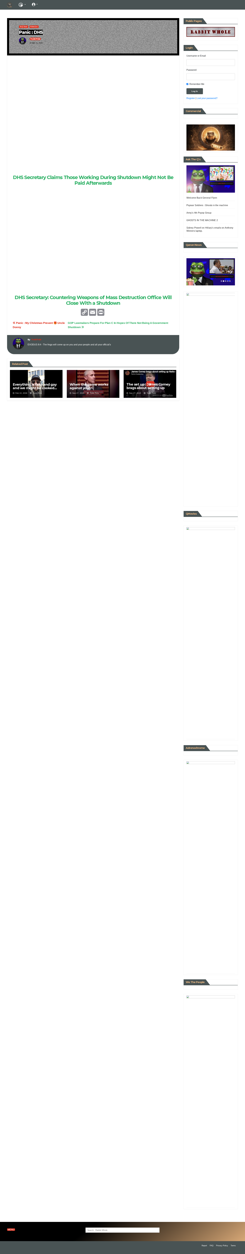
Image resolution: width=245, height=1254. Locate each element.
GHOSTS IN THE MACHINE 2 (202, 220)
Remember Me (196, 84)
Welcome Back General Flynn (201, 198)
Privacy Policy (222, 1246)
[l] (45, 4)
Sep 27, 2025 (78, 393)
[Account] (35, 4)
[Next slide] (231, 272)
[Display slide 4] (228, 281)
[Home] (9, 5)
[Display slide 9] (217, 735)
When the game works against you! (89, 386)
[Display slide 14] (228, 735)
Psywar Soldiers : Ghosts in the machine (207, 205)
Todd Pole (35, 39)
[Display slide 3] (225, 281)
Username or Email (196, 56)
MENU (11, 1229)
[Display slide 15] (230, 735)
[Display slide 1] (221, 281)
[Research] (22, 5)
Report (204, 1246)
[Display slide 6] (211, 735)
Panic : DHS (31, 32)
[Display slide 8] (215, 735)
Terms (233, 1246)
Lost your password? (207, 98)
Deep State (23, 26)
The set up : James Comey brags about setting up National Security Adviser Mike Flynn (148, 389)
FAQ (211, 1246)
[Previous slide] (190, 272)
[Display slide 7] (213, 735)
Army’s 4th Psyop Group (198, 213)
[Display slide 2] (223, 281)
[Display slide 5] (230, 281)
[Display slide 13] (225, 735)
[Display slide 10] (219, 735)
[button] (223, 5)
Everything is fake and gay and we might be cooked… (35, 386)
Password (191, 70)
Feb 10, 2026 (21, 393)
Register (190, 98)
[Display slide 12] (223, 735)
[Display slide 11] (221, 735)
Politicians (34, 26)
